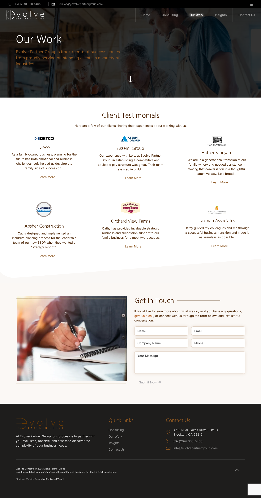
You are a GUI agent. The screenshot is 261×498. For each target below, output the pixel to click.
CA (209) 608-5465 (28, 4)
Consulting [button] (170, 15)
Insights (221, 15)
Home (145, 15)
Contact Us (246, 15)
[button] (237, 470)
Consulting (116, 430)
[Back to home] (25, 15)
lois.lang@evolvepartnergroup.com (81, 4)
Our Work (196, 15)
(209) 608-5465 (191, 441)
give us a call (143, 316)
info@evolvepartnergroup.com (195, 448)
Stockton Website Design (29, 479)
